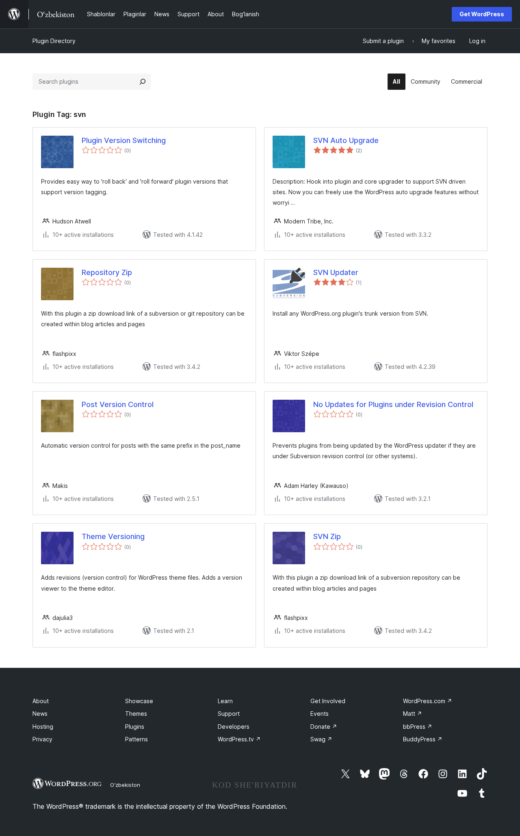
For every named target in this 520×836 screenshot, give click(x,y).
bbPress (417, 726)
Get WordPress (481, 14)
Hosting (42, 726)
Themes (136, 713)
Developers (233, 726)
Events (319, 713)
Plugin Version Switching (124, 140)
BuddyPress (422, 739)
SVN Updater (335, 272)
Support (229, 713)
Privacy (42, 739)
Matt (412, 713)
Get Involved (327, 700)
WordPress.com (427, 700)
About (40, 700)
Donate (323, 726)
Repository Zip (107, 272)
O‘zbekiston (125, 785)
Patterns (136, 739)
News (40, 713)
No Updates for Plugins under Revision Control (393, 404)
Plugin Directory (54, 40)
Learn (225, 700)
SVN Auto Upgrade (346, 140)
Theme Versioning (113, 536)
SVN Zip (327, 536)
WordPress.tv (239, 739)
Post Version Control (118, 404)
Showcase (139, 700)
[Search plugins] (142, 82)
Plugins (134, 726)
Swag (321, 739)
